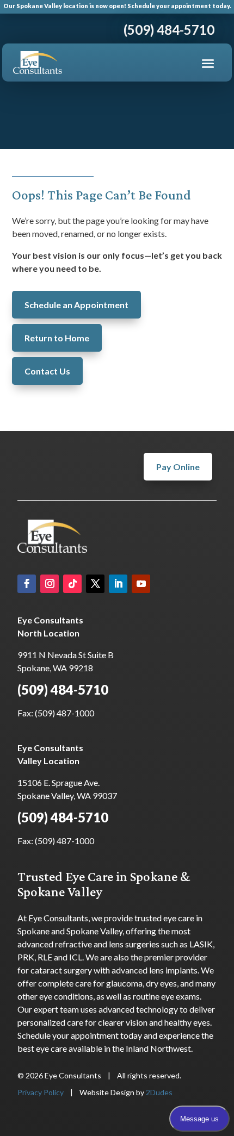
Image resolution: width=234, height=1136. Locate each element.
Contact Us (47, 371)
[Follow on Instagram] (49, 584)
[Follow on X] (95, 584)
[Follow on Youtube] (141, 584)
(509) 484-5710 (62, 689)
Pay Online (178, 466)
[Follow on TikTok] (72, 584)
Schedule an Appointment (76, 304)
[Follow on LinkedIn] (118, 584)
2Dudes (159, 1092)
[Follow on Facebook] (26, 584)
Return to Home (56, 338)
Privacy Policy (40, 1092)
